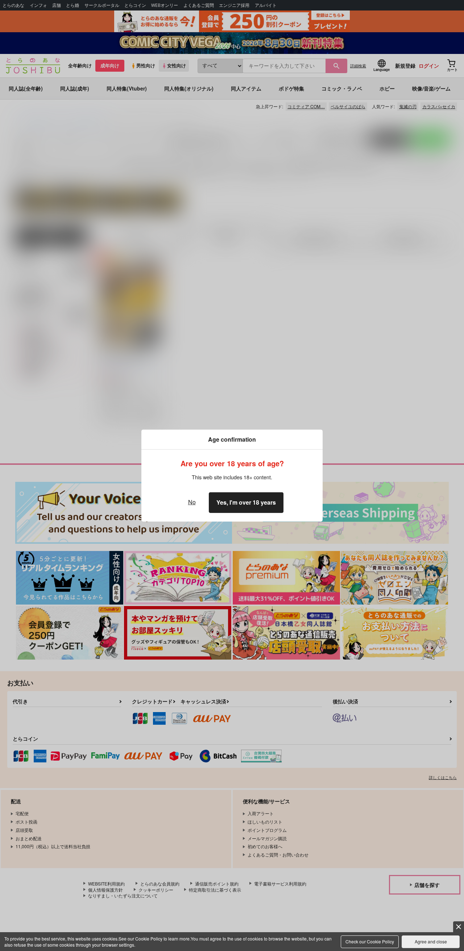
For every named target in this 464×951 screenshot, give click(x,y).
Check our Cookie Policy (369, 941)
